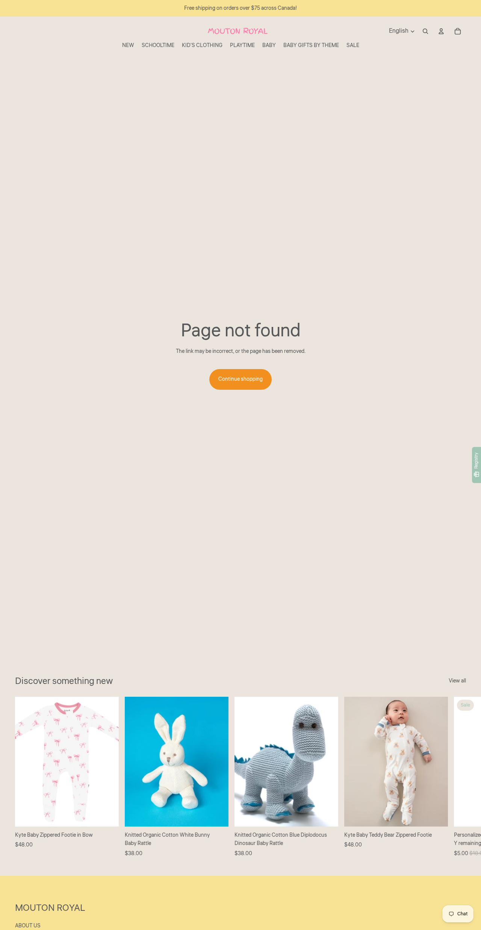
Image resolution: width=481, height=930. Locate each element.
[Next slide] (457, 777)
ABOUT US (28, 926)
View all (457, 681)
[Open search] (425, 31)
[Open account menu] (441, 31)
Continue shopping (240, 379)
